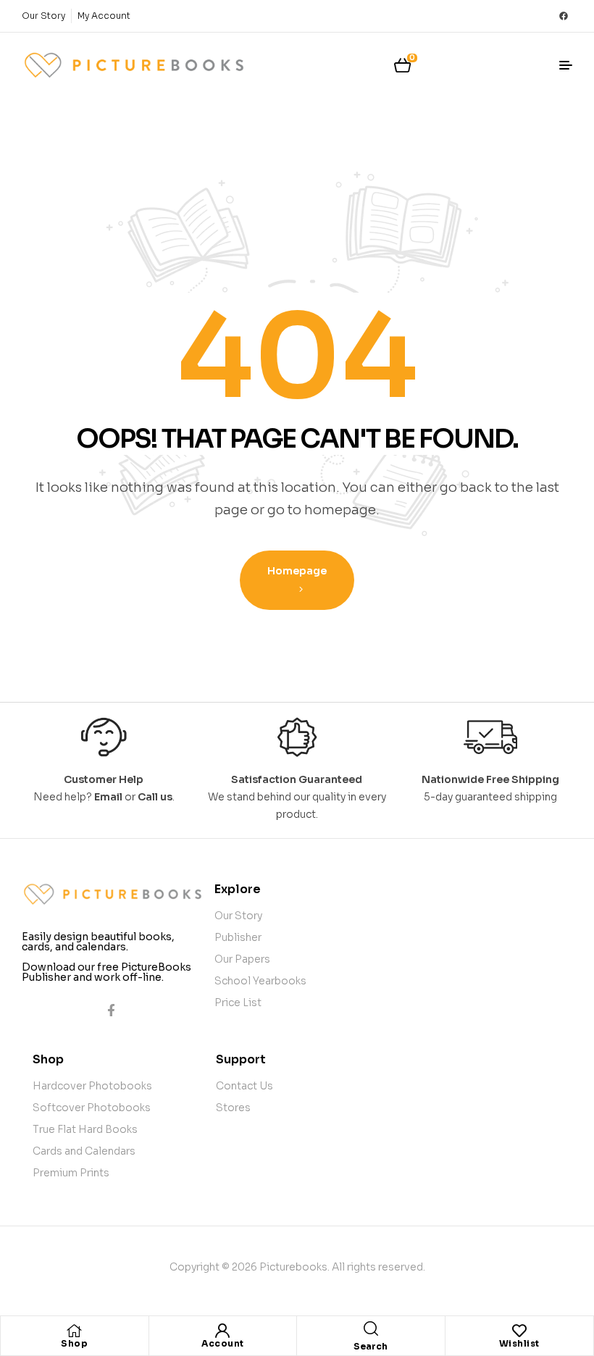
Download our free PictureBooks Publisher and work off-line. (106, 972)
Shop (74, 1343)
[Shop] (74, 1330)
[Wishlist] (519, 1330)
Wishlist (519, 1343)
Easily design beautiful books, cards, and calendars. (98, 941)
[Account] (222, 1330)
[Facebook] (563, 16)
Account (222, 1343)
